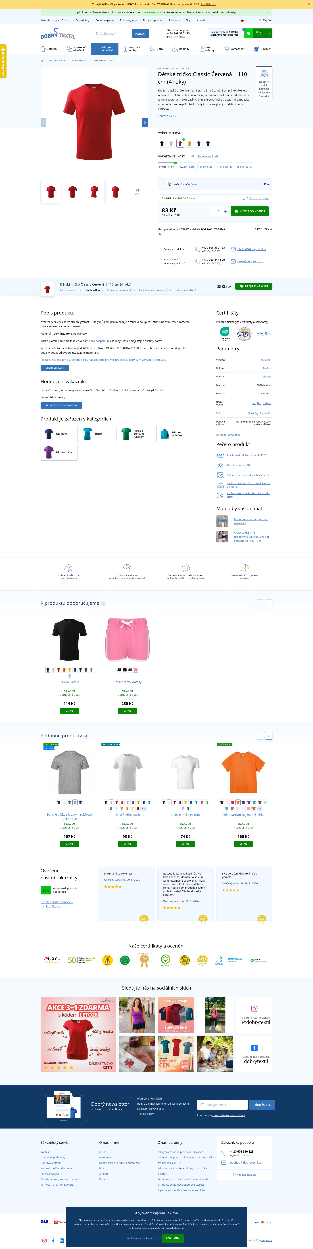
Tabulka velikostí (208, 156)
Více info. (160, 390)
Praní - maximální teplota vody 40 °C (246, 455)
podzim (266, 403)
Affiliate (103, 1173)
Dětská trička (79, 60)
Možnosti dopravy (259, 198)
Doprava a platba (105, 20)
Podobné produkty (185, 290)
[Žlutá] (189, 143)
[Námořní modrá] (208, 143)
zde (154, 1238)
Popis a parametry (69, 290)
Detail (69, 710)
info (194, 184)
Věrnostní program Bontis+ (55, 20)
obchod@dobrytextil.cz (251, 249)
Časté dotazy (83, 20)
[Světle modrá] (265, 802)
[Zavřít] (309, 4)
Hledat (140, 33)
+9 (259, 808)
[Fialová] (132, 802)
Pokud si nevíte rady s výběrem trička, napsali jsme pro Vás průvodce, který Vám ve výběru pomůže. (103, 359)
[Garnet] (138, 808)
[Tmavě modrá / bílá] (130, 670)
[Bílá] (171, 143)
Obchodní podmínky (53, 1157)
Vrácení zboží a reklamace (56, 1168)
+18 (144, 808)
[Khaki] (110, 808)
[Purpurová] (201, 802)
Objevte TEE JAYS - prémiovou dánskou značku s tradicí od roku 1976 (251, 536)
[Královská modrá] (199, 143)
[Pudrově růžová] (237, 808)
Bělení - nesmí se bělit (238, 465)
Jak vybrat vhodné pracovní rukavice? (180, 1152)
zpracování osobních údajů (228, 1115)
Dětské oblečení (57, 60)
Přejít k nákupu (256, 286)
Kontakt (201, 20)
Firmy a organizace (153, 20)
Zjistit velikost (55, 367)
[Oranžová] (64, 670)
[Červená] (180, 143)
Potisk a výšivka (128, 20)
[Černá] (162, 143)
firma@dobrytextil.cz (250, 261)
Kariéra (103, 1179)
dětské (267, 376)
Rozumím (173, 1238)
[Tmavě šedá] (69, 802)
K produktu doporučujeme (153, 290)
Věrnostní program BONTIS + (58, 1184)
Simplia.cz (266, 1240)
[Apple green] (207, 802)
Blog (188, 20)
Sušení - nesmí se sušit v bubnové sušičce (249, 475)
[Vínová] (243, 802)
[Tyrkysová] (149, 802)
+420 (178, 33)
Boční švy (253, 413)
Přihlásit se (262, 1105)
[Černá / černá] (124, 670)
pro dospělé (98, 341)
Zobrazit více (166, 116)
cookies (116, 1224)
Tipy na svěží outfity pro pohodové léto (181, 1190)
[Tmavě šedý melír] (91, 670)
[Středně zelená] (188, 808)
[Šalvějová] (121, 808)
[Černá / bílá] (119, 670)
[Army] (259, 802)
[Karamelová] (253, 808)
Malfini (267, 368)
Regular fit (265, 413)
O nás (102, 1152)
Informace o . (221, 1115)
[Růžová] (127, 802)
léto (259, 403)
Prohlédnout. (208, 4)
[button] (145, 122)
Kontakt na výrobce (228, 434)
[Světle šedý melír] (69, 676)
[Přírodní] (243, 808)
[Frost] (116, 808)
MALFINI (266, 359)
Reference (174, 20)
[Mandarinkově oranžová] (127, 808)
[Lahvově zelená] (85, 670)
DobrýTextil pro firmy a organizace (120, 1163)
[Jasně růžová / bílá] (135, 670)
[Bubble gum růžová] (248, 808)
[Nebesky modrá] (182, 808)
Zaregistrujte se (151, 12)
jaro (254, 403)
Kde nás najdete (246, 1174)
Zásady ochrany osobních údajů (60, 1179)
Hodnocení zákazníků (119, 290)
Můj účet (267, 20)
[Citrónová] (132, 808)
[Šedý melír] (75, 802)
